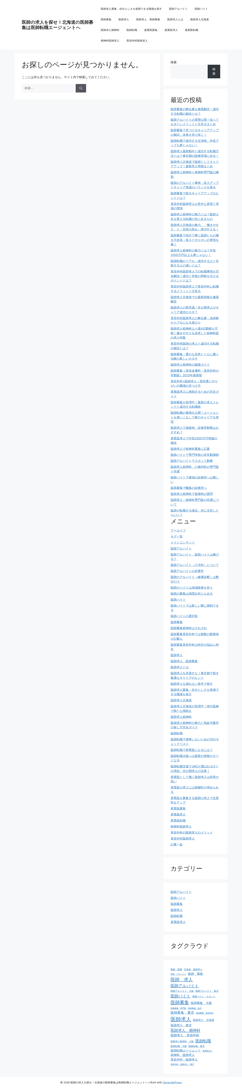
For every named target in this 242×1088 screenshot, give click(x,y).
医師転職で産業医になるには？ (192, 750)
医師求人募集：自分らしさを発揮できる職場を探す (131, 8)
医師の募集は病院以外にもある (192, 593)
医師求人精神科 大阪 (182, 1041)
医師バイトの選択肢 (184, 616)
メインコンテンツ (183, 542)
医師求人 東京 (181, 1025)
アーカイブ (178, 530)
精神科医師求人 (110, 40)
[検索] (81, 88)
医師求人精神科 (110, 30)
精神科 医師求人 (183, 1055)
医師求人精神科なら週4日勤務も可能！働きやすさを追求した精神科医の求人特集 (195, 333)
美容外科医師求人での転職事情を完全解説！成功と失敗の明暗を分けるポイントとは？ (195, 276)
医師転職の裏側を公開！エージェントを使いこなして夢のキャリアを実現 (195, 417)
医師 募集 (195, 974)
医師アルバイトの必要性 (187, 571)
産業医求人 (171, 30)
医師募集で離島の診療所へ (189, 488)
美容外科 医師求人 (184, 1059)
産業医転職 (191, 30)
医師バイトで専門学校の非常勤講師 (195, 455)
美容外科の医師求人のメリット (192, 832)
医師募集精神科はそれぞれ (189, 628)
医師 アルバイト (178, 974)
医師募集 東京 (182, 1013)
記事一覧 (177, 844)
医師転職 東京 (196, 1046)
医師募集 (106, 19)
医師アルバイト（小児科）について (195, 565)
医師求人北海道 (199, 19)
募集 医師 (176, 969)
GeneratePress (172, 1082)
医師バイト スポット (203, 996)
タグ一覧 (177, 536)
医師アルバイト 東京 (206, 991)
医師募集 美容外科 (204, 1013)
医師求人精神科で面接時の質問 (192, 494)
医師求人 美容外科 (185, 1035)
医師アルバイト (178, 8)
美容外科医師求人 (137, 40)
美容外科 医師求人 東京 (182, 1064)
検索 (174, 62)
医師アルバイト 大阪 (182, 991)
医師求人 (124, 19)
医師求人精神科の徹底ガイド (190, 364)
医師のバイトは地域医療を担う (192, 587)
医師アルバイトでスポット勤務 (192, 461)
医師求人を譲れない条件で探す (192, 684)
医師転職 (131, 30)
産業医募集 (150, 30)
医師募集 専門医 (178, 1008)
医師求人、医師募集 (148, 19)
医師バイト (201, 8)
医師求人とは (175, 19)
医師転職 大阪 (179, 1046)
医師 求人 (182, 979)
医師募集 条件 (195, 1008)
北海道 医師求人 (193, 969)
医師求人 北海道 (203, 1020)
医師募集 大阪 (201, 1003)
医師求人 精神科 (185, 1030)
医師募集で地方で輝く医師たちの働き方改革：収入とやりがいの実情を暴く (195, 240)
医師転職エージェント (186, 1050)
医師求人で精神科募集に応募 (190, 449)
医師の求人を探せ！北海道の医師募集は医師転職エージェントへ (57, 24)
